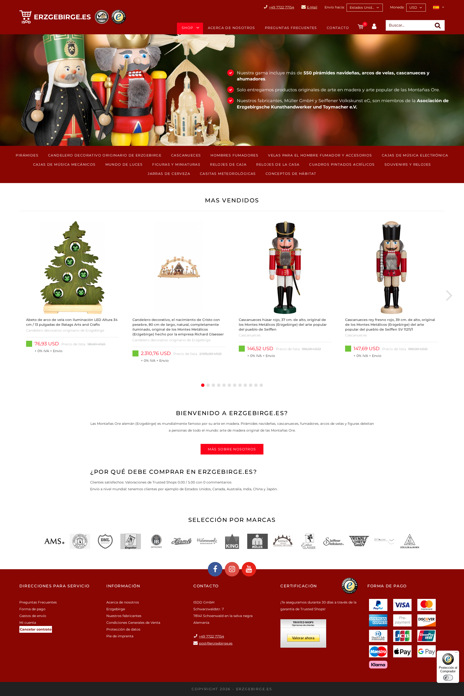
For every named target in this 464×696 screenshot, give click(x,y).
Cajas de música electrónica (415, 155)
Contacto (338, 28)
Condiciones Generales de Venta (133, 622)
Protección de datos (123, 629)
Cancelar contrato (35, 629)
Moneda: (397, 7)
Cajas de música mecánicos (64, 164)
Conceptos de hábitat (291, 173)
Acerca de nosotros (231, 28)
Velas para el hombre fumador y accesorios (320, 155)
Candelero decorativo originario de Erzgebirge (104, 155)
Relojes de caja (228, 164)
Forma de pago (32, 609)
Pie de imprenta (119, 636)
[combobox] (365, 8)
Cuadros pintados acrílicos (342, 164)
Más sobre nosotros (232, 449)
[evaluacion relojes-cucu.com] (303, 635)
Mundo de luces (124, 164)
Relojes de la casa (277, 164)
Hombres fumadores (234, 155)
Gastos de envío (32, 616)
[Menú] (456, 653)
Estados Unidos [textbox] (363, 7)
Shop (187, 28)
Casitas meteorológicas (228, 173)
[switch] (448, 678)
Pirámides (27, 155)
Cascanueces (186, 155)
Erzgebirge (115, 609)
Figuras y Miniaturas (176, 164)
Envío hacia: (335, 7)
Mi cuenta (27, 622)
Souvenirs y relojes (407, 164)
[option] (72, 295)
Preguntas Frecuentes (291, 28)
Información (123, 586)
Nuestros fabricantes (123, 616)
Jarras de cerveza (169, 173)
